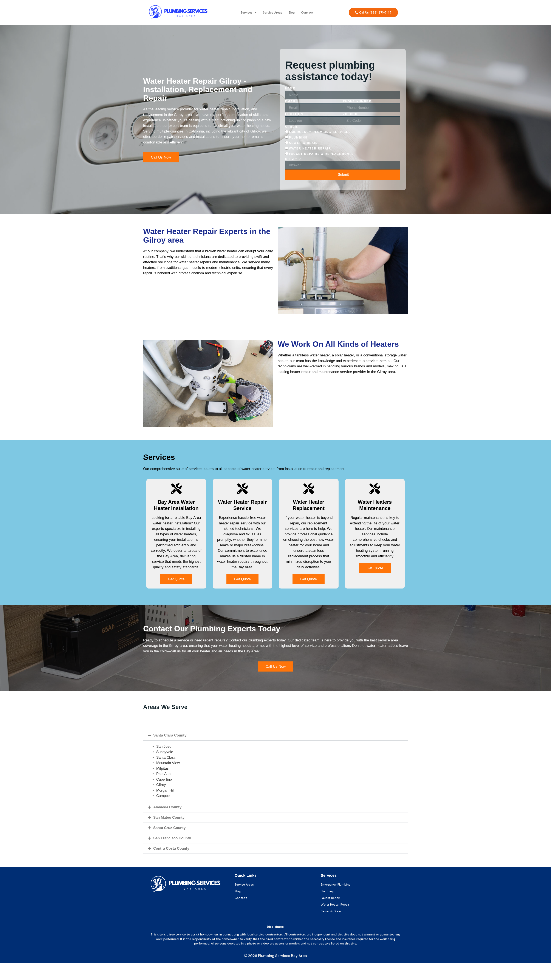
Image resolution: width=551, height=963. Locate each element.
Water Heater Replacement (309, 505)
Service (293, 127)
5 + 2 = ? (293, 158)
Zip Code (351, 114)
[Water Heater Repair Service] (242, 488)
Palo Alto (163, 774)
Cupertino (164, 779)
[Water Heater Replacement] (308, 488)
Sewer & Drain (303, 143)
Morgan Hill (165, 790)
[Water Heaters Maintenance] (374, 488)
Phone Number (357, 101)
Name (290, 88)
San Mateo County (168, 817)
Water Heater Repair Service (242, 505)
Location (294, 114)
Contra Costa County (171, 848)
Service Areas (272, 12)
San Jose (163, 746)
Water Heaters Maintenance (375, 505)
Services (246, 12)
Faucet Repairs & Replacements (321, 154)
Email (290, 101)
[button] (248, 12)
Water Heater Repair (310, 148)
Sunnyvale (164, 752)
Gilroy (161, 785)
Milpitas (162, 768)
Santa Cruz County (169, 828)
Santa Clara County (169, 735)
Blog (292, 12)
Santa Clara (165, 757)
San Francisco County (172, 838)
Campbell (163, 796)
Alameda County (167, 807)
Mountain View (168, 763)
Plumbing (298, 137)
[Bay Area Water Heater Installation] (176, 488)
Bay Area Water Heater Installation (176, 505)
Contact (307, 12)
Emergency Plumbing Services (320, 132)
